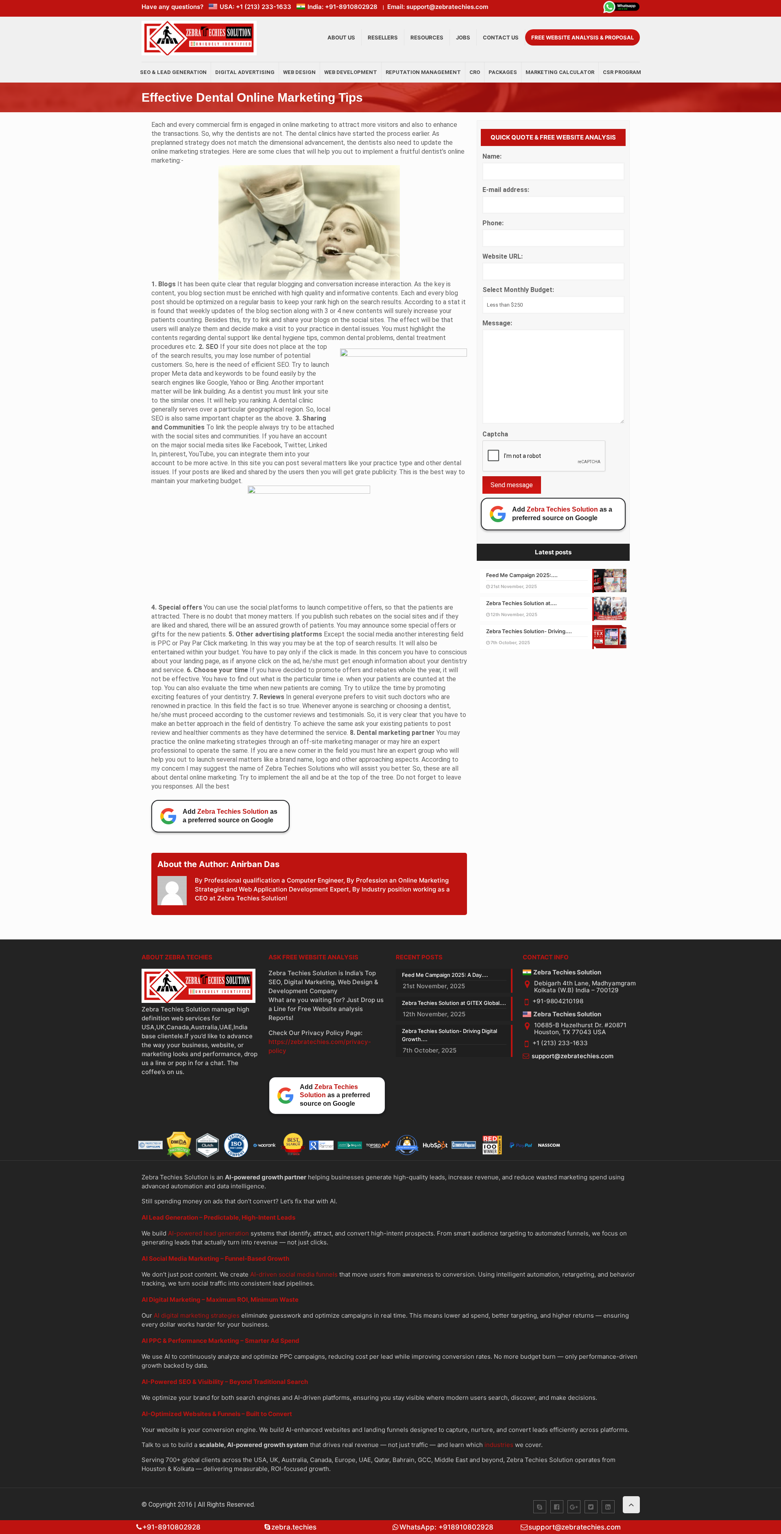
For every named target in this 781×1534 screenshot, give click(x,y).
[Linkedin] (608, 1506)
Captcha (495, 434)
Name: (492, 156)
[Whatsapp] (621, 8)
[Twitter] (591, 1506)
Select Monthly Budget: (518, 290)
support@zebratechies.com (572, 1056)
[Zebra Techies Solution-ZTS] (199, 53)
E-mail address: (505, 190)
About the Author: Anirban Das (218, 864)
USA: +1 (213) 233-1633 (255, 7)
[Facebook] (556, 1506)
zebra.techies (293, 1527)
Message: (497, 323)
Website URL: (502, 256)
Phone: (493, 223)
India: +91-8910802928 (342, 7)
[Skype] (539, 1506)
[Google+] (573, 1506)
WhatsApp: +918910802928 (446, 1527)
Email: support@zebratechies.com (437, 7)
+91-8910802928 (171, 1527)
